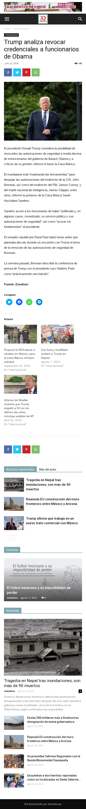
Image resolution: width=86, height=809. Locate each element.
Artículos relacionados (20, 469)
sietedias (12, 597)
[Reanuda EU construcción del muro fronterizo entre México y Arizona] (14, 504)
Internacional (21, 28)
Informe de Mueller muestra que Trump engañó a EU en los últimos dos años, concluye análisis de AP (19, 408)
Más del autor (47, 469)
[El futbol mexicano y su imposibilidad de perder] (43, 579)
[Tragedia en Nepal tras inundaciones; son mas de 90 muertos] (14, 485)
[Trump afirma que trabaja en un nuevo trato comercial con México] (14, 523)
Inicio (7, 28)
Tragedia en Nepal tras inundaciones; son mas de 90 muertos (48, 484)
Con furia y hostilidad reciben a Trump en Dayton (54, 353)
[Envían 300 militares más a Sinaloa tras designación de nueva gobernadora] (14, 723)
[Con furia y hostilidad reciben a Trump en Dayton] (57, 334)
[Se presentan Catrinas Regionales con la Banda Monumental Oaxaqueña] (14, 761)
